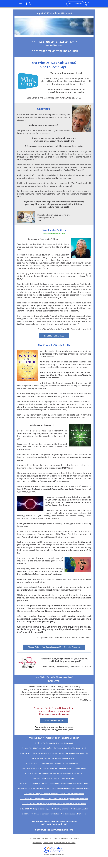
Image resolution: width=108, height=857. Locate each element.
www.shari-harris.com (54, 45)
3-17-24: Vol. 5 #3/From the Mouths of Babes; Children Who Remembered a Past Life (54, 753)
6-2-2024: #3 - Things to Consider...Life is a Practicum (54, 779)
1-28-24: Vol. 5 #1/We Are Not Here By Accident (54, 743)
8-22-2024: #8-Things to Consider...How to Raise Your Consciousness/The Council (54, 814)
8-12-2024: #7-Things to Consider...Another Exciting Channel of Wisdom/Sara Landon (54, 809)
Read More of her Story (54, 336)
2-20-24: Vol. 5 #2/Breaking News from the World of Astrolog (46, 748)
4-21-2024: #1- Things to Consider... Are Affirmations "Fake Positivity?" (54, 763)
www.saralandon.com (54, 234)
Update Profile (48, 843)
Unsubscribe (37, 843)
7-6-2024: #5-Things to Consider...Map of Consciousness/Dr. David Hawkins (54, 794)
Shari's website (42, 830)
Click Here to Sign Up (54, 721)
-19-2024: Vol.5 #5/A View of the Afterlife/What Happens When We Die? (54, 774)
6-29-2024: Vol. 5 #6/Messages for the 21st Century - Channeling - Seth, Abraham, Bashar (54, 789)
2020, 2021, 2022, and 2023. (54, 824)
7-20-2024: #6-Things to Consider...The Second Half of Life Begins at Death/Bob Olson (54, 799)
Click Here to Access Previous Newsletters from (54, 822)
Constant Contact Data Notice (64, 843)
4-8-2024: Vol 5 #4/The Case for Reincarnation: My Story (54, 758)
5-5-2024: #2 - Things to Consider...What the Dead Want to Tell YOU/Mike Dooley (54, 769)
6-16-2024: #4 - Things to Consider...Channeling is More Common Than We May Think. (54, 784)
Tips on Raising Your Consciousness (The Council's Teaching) (54, 647)
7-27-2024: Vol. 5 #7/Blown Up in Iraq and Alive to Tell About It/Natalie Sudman (54, 804)
